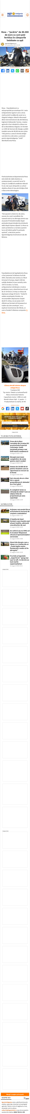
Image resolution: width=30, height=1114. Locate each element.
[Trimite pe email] (22, 70)
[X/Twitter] (17, 408)
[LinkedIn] (7, 70)
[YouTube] (22, 408)
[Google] (2, 408)
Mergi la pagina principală (15, 1094)
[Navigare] (2, 14)
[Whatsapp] (17, 70)
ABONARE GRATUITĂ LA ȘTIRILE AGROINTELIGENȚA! (15, 417)
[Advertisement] (15, 6)
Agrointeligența (7, 1102)
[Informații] (27, 14)
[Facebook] (2, 70)
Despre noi (6, 1098)
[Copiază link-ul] (27, 70)
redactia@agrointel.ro (9, 1110)
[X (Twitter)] (12, 70)
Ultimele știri (6, 504)
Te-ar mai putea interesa (11, 436)
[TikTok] (27, 408)
